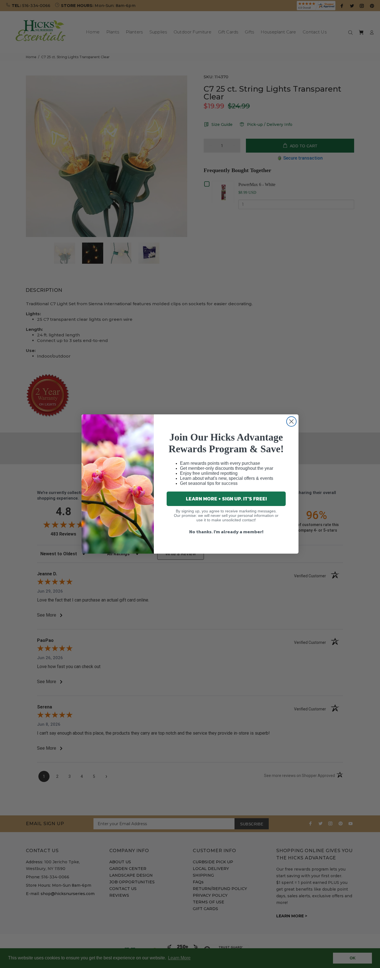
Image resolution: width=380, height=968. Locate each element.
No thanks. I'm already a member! (226, 531)
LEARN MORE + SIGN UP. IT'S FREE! (226, 498)
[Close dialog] (291, 421)
